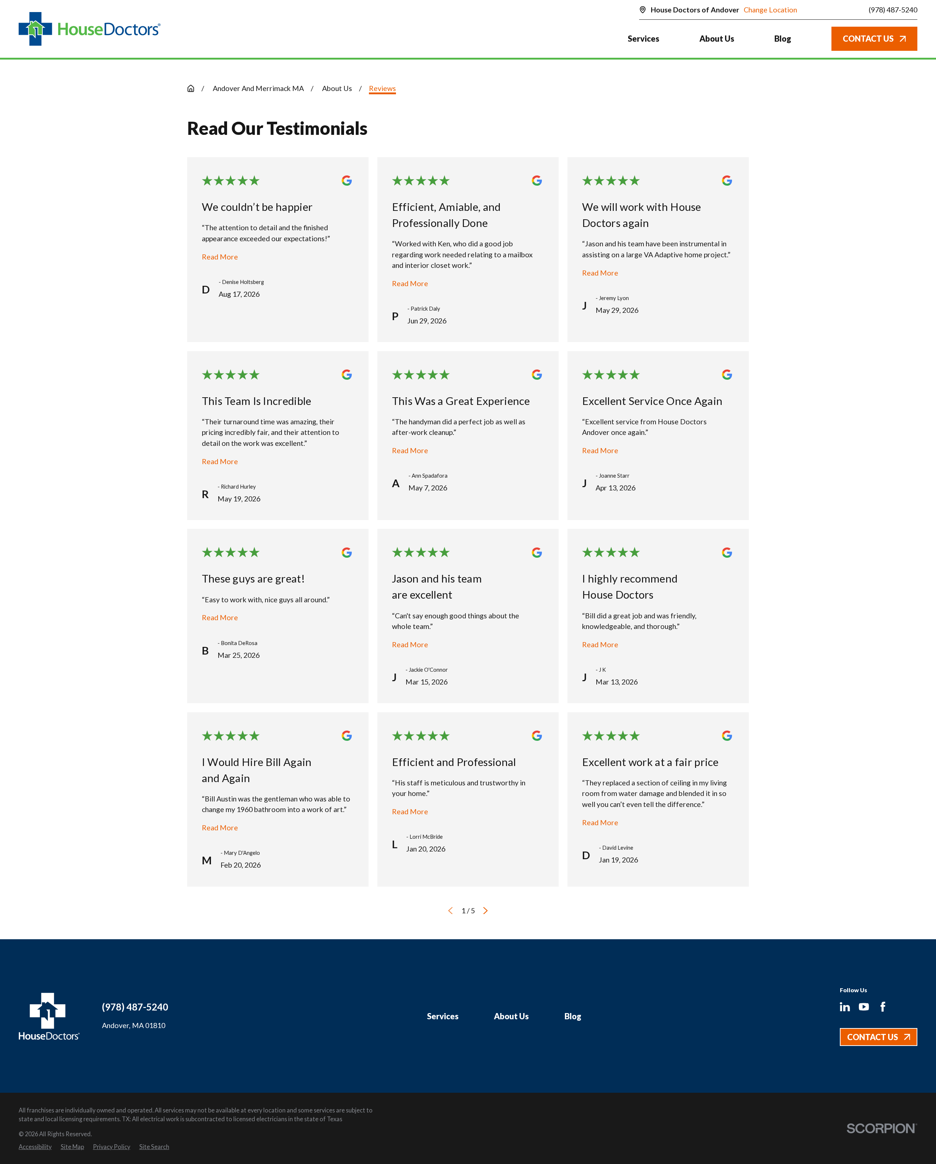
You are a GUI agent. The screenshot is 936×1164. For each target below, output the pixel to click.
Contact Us (868, 38)
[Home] (90, 29)
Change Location (770, 9)
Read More (220, 257)
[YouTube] (864, 1007)
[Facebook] (883, 1007)
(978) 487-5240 (893, 10)
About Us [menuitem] (716, 38)
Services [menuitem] (643, 38)
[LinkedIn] (845, 1007)
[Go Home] (191, 88)
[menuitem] (35, 1146)
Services (442, 1016)
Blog (573, 1016)
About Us (511, 1016)
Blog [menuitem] (782, 38)
